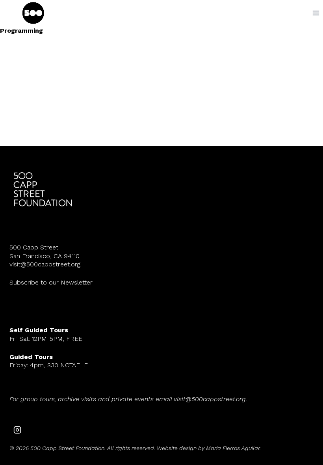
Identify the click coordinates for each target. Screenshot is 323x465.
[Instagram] (17, 430)
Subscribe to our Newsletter (51, 282)
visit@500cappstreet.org (44, 264)
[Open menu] (315, 13)
